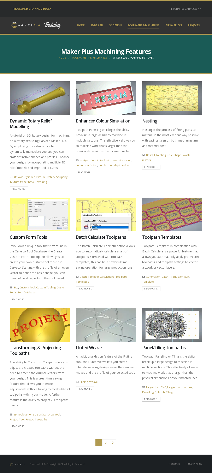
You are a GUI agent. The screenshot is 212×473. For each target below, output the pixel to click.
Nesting (149, 121)
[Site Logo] (35, 25)
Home (80, 25)
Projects (193, 25)
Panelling (148, 392)
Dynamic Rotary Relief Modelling (31, 123)
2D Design (96, 25)
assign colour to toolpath (95, 160)
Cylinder (30, 177)
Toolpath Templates (161, 237)
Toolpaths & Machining (143, 25)
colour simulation (86, 165)
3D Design (115, 25)
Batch (83, 277)
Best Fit (150, 155)
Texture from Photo (22, 182)
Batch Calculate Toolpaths (101, 237)
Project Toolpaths (36, 419)
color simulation (121, 160)
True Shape (174, 155)
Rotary (51, 177)
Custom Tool (27, 287)
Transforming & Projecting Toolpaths (35, 350)
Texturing (41, 182)
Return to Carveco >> (185, 9)
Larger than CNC (156, 387)
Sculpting (61, 177)
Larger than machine (180, 387)
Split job (160, 392)
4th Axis (18, 177)
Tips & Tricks (173, 25)
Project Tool (17, 419)
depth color (106, 165)
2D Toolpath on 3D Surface (30, 414)
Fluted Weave (89, 348)
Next (112, 443)
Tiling (169, 392)
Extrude (41, 177)
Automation (153, 277)
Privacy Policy (194, 463)
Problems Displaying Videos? (32, 9)
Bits (16, 287)
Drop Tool (54, 414)
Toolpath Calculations (101, 277)
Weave (93, 382)
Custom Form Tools (28, 237)
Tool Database (27, 292)
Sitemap (175, 463)
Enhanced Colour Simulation (103, 121)
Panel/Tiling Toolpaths (164, 348)
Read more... (19, 188)
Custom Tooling (45, 287)
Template (148, 281)
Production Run (179, 277)
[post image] (40, 98)
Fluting (84, 382)
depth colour (122, 165)
